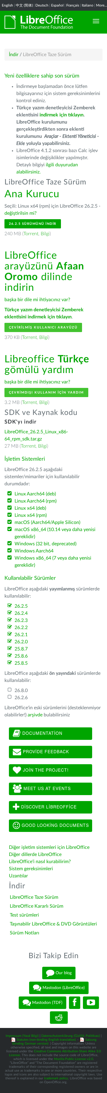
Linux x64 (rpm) (31, 515)
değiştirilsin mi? (20, 213)
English (7, 5)
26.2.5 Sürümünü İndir (32, 223)
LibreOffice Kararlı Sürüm (36, 906)
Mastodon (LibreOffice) (63, 988)
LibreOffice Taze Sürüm (34, 897)
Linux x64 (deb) (30, 508)
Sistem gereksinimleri (31, 868)
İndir (13, 54)
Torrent (30, 233)
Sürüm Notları (24, 933)
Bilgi (45, 233)
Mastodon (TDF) (46, 1003)
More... (101, 5)
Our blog (63, 973)
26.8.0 (21, 690)
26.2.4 (21, 613)
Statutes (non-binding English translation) (46, 1039)
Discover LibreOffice (48, 806)
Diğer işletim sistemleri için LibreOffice (49, 847)
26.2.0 (21, 641)
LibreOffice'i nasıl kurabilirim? (40, 861)
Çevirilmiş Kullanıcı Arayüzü (43, 327)
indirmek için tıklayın (62, 115)
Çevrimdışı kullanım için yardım (46, 392)
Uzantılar (18, 876)
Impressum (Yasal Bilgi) (22, 1035)
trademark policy (56, 1078)
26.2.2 (21, 627)
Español (57, 5)
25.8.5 (21, 663)
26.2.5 (21, 606)
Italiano (87, 5)
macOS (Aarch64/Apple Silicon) (47, 522)
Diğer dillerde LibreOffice (35, 854)
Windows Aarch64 (34, 551)
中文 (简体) (24, 5)
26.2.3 (21, 620)
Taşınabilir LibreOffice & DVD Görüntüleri (53, 924)
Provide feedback (45, 751)
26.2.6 (21, 697)
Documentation (41, 733)
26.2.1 (21, 634)
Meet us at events (46, 788)
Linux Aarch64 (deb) (35, 494)
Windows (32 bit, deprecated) (45, 543)
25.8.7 (21, 649)
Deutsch (41, 5)
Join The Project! (45, 770)
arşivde (35, 715)
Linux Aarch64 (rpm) (35, 501)
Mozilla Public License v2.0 (73, 1059)
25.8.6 (21, 656)
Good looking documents (54, 825)
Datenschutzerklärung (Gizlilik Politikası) (70, 1035)
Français (72, 5)
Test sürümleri (24, 915)
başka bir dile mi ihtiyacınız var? (37, 299)
